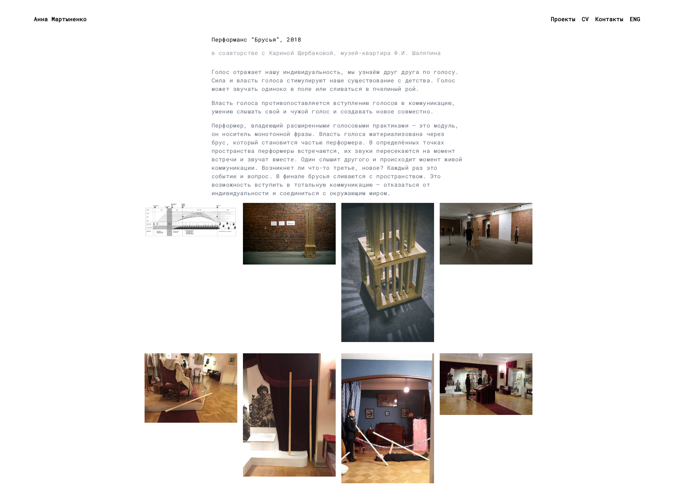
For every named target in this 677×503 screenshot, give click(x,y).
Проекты (563, 19)
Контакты (609, 19)
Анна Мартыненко (60, 19)
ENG (635, 19)
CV (585, 19)
